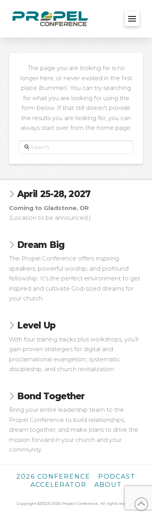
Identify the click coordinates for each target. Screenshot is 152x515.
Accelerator (58, 484)
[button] (132, 18)
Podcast (117, 476)
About (108, 484)
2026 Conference (53, 476)
